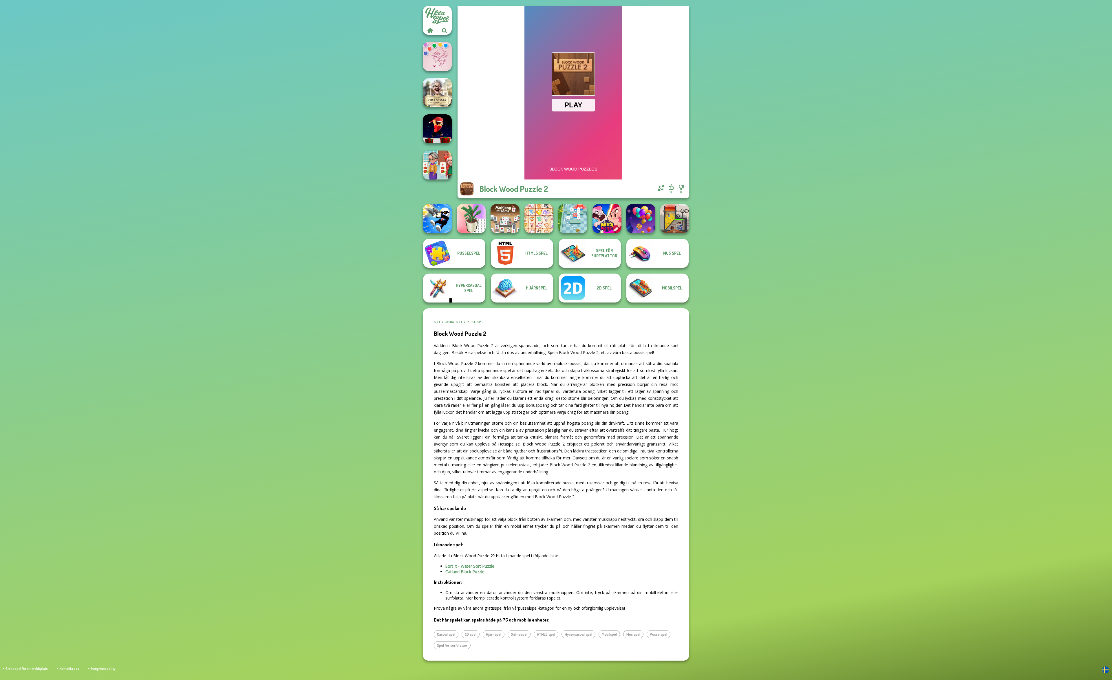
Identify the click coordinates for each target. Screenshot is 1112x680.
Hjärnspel (493, 634)
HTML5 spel (546, 634)
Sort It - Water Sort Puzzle (469, 566)
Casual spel (453, 322)
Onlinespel (519, 634)
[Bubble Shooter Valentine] (437, 56)
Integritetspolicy (103, 668)
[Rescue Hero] (674, 218)
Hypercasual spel (578, 634)
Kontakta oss (69, 668)
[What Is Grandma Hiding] (437, 92)
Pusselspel (475, 322)
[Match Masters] (606, 218)
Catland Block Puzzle (464, 571)
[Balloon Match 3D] (640, 218)
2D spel (470, 634)
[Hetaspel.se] (430, 30)
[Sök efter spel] (444, 30)
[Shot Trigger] (437, 218)
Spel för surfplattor (452, 645)
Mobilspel (609, 634)
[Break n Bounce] (572, 218)
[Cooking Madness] (437, 165)
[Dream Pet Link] (538, 218)
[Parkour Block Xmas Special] (437, 128)
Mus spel (633, 634)
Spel (437, 322)
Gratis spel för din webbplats (27, 668)
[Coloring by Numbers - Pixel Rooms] (471, 218)
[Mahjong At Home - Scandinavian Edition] (505, 218)
